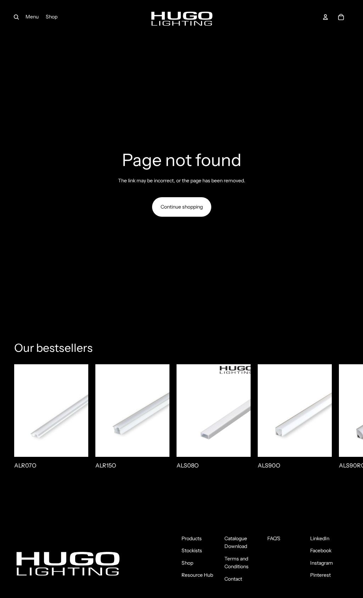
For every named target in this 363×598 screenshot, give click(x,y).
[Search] (16, 17)
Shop (187, 563)
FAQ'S (273, 538)
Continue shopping (182, 207)
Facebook (320, 550)
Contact (233, 579)
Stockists (192, 550)
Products (192, 538)
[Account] (325, 17)
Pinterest (320, 575)
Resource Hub (197, 575)
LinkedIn (319, 538)
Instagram (321, 563)
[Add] (77, 445)
